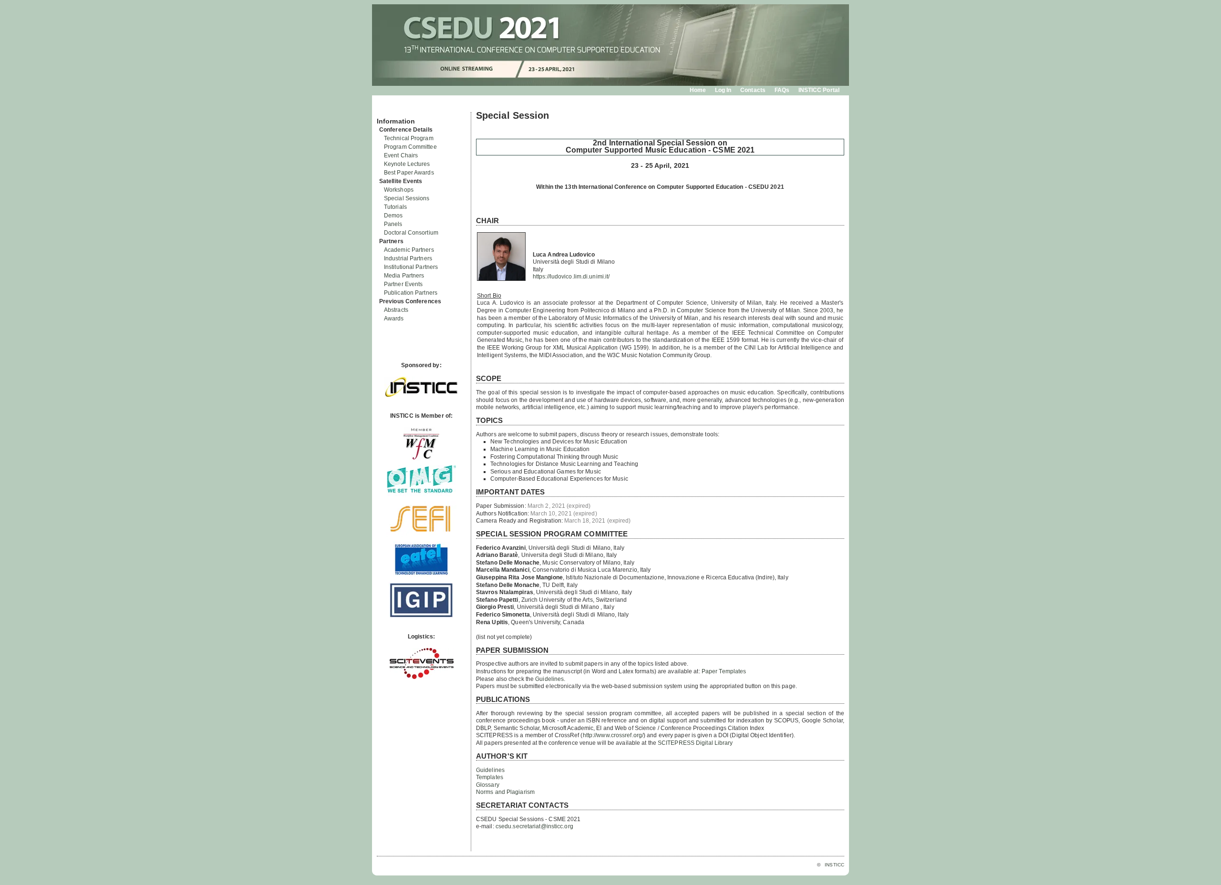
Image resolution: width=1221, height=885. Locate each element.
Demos (393, 215)
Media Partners (404, 275)
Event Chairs (401, 155)
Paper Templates (724, 671)
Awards (394, 318)
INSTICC (834, 864)
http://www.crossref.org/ (613, 735)
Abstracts (396, 310)
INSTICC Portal (818, 90)
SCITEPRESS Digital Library (695, 743)
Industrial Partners (408, 258)
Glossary (487, 785)
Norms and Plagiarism (505, 792)
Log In (723, 90)
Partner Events (403, 284)
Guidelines (549, 679)
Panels (393, 224)
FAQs (782, 90)
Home (698, 90)
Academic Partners (409, 250)
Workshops (399, 189)
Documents (387, 108)
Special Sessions (407, 198)
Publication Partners (410, 292)
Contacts (753, 90)
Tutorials (395, 207)
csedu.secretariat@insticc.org (534, 826)
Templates (489, 777)
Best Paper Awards (409, 172)
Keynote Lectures (407, 164)
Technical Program (409, 138)
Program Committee (410, 147)
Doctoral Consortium (411, 232)
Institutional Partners (411, 267)
